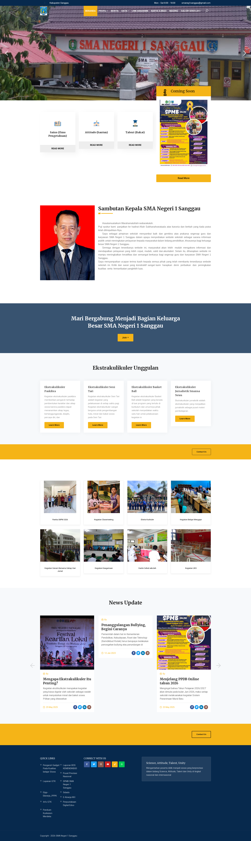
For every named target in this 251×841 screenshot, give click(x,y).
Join (124, 337)
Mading (173, 11)
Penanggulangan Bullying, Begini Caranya (65, 627)
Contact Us (201, 452)
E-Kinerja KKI (69, 797)
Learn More (54, 425)
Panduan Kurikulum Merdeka (47, 813)
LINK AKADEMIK (140, 11)
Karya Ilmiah (158, 11)
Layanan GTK (49, 781)
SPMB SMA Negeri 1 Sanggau (68, 784)
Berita (115, 11)
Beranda (90, 11)
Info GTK (47, 802)
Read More (57, 148)
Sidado (66, 792)
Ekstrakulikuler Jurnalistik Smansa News (187, 391)
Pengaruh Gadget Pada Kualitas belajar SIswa (51, 768)
